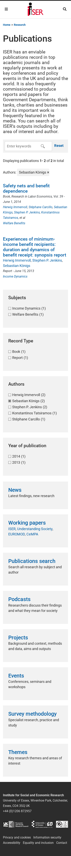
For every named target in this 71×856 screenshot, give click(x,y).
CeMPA (32, 534)
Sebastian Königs (16, 266)
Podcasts (19, 599)
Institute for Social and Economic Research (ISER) (35, 10)
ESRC (15, 824)
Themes (17, 752)
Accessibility (11, 843)
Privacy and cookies (17, 837)
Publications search (31, 561)
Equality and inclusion (38, 843)
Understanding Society (34, 529)
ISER (12, 529)
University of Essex (42, 824)
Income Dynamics (15, 276)
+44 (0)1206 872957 (17, 811)
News (14, 490)
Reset (59, 145)
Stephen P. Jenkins (27, 212)
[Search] (64, 9)
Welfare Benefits (14, 223)
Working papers (27, 523)
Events (16, 676)
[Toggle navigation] (6, 9)
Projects (18, 637)
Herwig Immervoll (15, 207)
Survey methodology (32, 714)
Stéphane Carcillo (40, 207)
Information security (47, 837)
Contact (61, 843)
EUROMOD (16, 534)
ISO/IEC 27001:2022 (62, 824)
